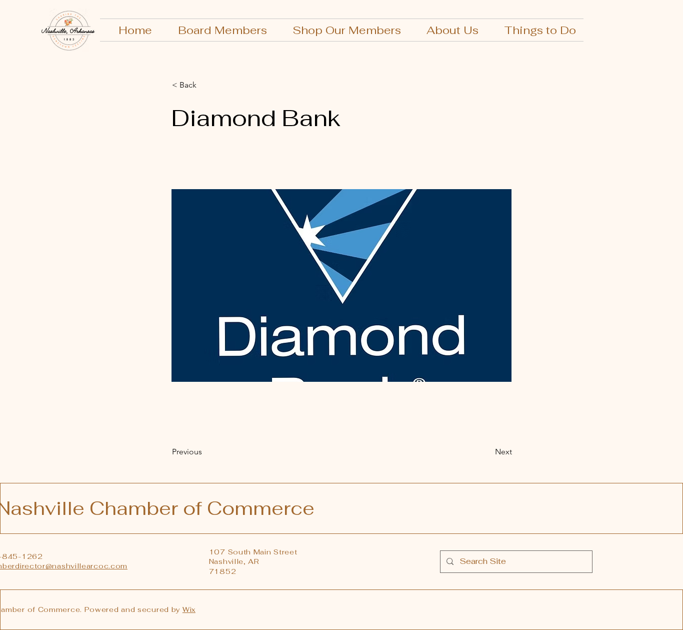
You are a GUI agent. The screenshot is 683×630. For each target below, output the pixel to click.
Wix (189, 609)
